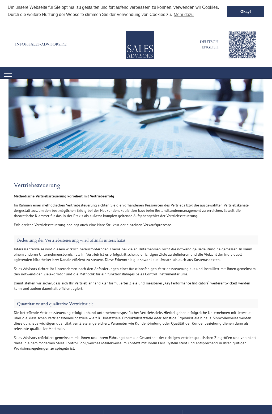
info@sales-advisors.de (41, 44)
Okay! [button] (245, 11)
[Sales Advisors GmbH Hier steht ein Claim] (140, 45)
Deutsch (209, 41)
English (210, 47)
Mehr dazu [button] (184, 14)
